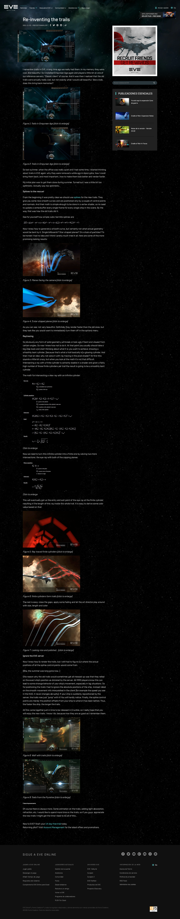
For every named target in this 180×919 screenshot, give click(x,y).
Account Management (53, 827)
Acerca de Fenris (126, 869)
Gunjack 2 (91, 877)
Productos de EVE (93, 885)
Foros (57, 881)
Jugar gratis (27, 869)
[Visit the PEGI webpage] (153, 909)
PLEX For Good (60, 900)
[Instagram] (150, 854)
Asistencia (59, 873)
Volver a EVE (59, 892)
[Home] (11, 10)
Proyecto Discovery (94, 889)
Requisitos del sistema (31, 881)
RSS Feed (123, 881)
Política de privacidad (127, 877)
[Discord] (144, 854)
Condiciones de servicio (128, 873)
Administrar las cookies (128, 884)
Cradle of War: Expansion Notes (142, 116)
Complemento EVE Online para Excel (36, 885)
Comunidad (59, 877)
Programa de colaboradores (65, 896)
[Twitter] (128, 854)
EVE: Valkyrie (92, 869)
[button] (162, 7)
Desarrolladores (60, 885)
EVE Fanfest (91, 881)
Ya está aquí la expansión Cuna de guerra (142, 102)
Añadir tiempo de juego (31, 877)
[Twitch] (139, 854)
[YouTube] (134, 854)
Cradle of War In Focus (139, 144)
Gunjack (90, 873)
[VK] (155, 854)
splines (77, 197)
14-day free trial (53, 823)
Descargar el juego (29, 873)
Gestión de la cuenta (62, 869)
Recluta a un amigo (62, 889)
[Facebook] (123, 854)
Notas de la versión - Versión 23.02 (141, 129)
